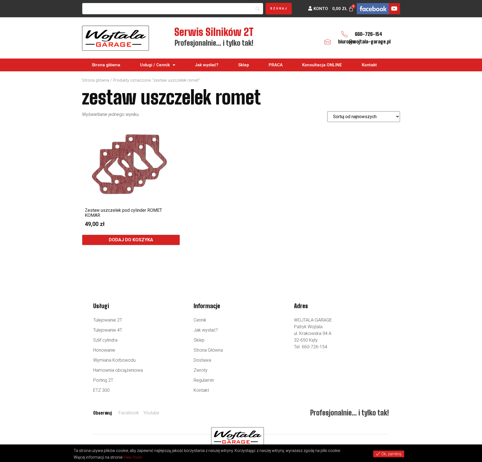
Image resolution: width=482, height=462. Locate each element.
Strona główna (106, 64)
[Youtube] (394, 8)
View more (132, 457)
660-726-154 (368, 34)
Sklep (243, 64)
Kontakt (369, 64)
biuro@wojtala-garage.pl (364, 41)
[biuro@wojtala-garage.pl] (327, 41)
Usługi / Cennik (155, 64)
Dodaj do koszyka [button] (131, 239)
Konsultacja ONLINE (322, 64)
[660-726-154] (344, 34)
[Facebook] (373, 8)
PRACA (276, 64)
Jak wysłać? (206, 64)
